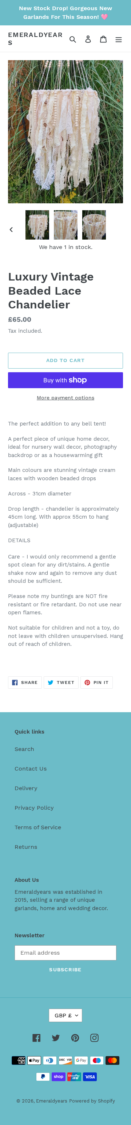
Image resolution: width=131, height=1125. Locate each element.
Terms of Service (38, 827)
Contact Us (31, 768)
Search (24, 749)
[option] (37, 225)
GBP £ (63, 1015)
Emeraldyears (35, 38)
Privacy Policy (34, 807)
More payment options (65, 397)
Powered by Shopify (92, 1101)
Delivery (26, 788)
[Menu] (118, 39)
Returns (26, 846)
